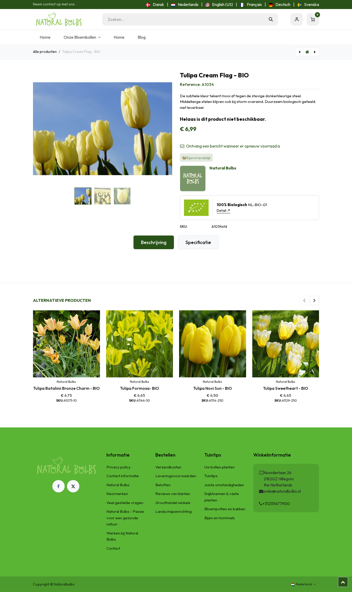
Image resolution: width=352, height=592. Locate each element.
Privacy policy (118, 467)
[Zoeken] (271, 19)
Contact (113, 548)
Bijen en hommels (219, 517)
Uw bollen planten (219, 467)
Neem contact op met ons (54, 4)
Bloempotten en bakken (224, 508)
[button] (40, 129)
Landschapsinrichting (173, 511)
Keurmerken (117, 493)
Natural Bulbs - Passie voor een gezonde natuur (125, 517)
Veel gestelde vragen (124, 502)
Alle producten (45, 51)
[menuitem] (155, 4)
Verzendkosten (168, 467)
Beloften (163, 484)
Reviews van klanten (172, 493)
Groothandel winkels (172, 502)
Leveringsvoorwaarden (175, 475)
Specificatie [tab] (198, 242)
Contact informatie (122, 475)
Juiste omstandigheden (224, 484)
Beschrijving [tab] (153, 242)
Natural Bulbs (117, 484)
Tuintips (210, 475)
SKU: (184, 226)
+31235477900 (276, 503)
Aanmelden (296, 19)
